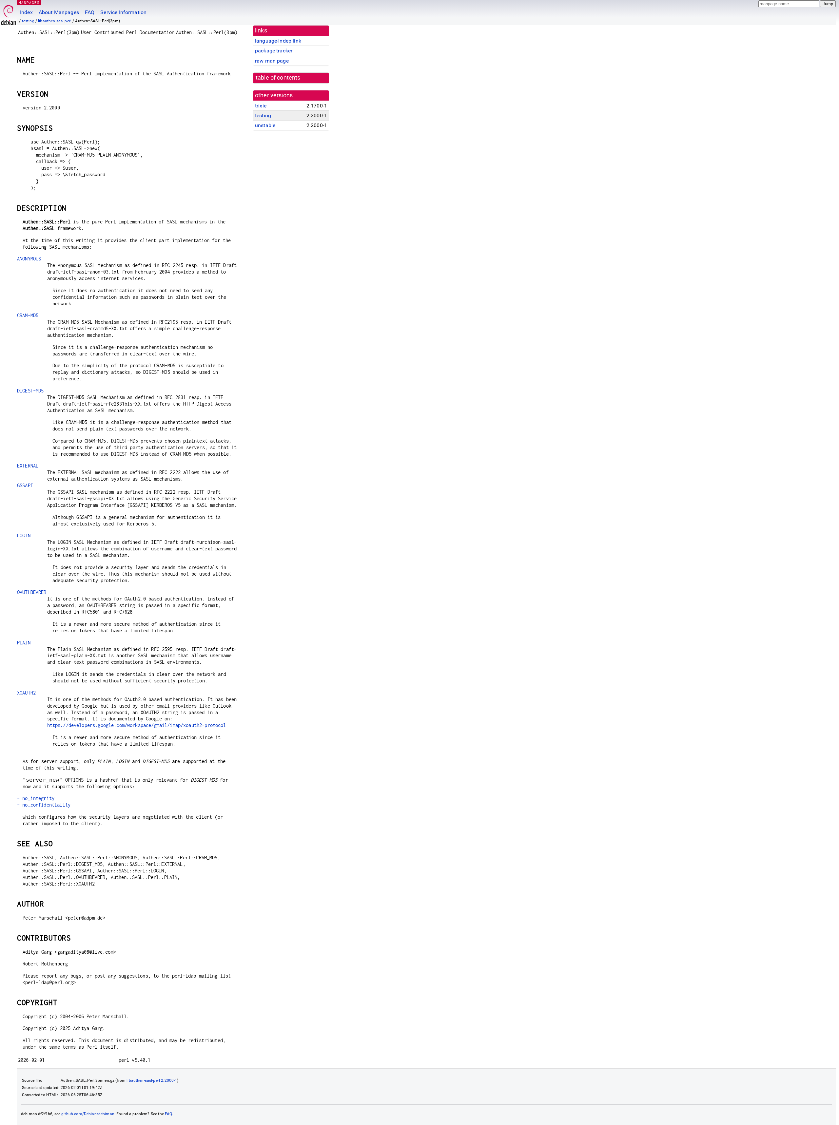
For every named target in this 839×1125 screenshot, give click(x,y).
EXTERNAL (27, 465)
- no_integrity (35, 798)
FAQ (89, 12)
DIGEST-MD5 (30, 390)
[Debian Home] (8, 13)
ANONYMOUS (29, 258)
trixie (260, 106)
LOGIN (23, 535)
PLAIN (23, 642)
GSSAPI (25, 485)
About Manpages (59, 12)
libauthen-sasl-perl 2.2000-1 (152, 1080)
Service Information (123, 12)
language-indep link (278, 41)
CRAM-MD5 (27, 315)
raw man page (272, 61)
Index (26, 12)
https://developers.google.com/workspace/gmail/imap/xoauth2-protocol (136, 725)
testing (28, 21)
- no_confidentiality (43, 805)
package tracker (273, 51)
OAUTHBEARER (32, 592)
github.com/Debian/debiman (87, 1114)
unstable (265, 125)
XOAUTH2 (26, 693)
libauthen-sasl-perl (54, 21)
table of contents (278, 77)
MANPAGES (29, 2)
